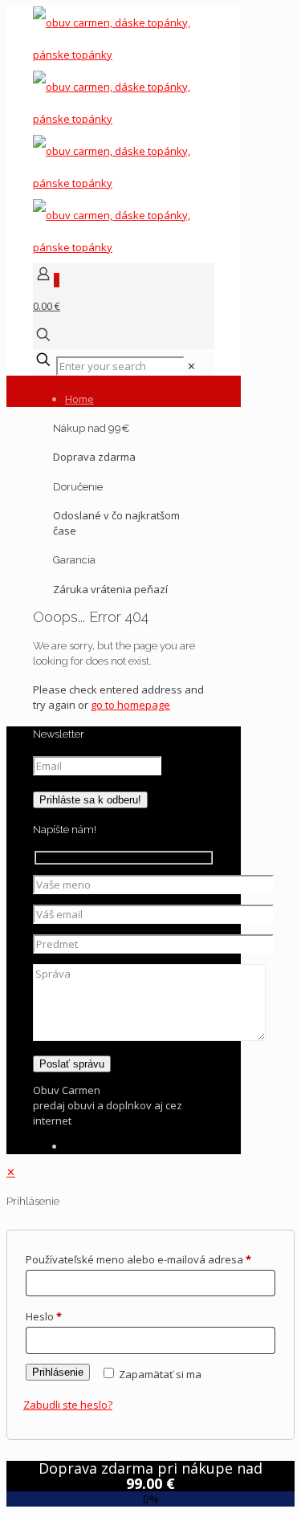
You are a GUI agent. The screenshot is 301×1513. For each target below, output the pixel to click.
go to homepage (130, 705)
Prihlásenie (57, 1372)
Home (79, 399)
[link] (191, 366)
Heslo (44, 1316)
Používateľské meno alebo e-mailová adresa (138, 1259)
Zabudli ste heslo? (67, 1404)
